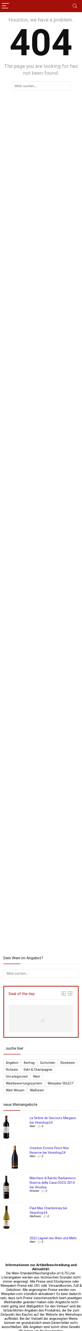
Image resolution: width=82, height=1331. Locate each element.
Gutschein (47, 1063)
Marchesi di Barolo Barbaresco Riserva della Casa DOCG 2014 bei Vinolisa (53, 1182)
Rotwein (12, 1069)
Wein (36, 1076)
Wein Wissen (15, 1090)
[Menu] (5, 6)
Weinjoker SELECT (61, 1083)
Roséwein (68, 1063)
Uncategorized (17, 1076)
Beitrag (29, 1063)
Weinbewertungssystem (24, 1083)
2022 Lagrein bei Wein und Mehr (53, 1238)
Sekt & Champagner (38, 1069)
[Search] (74, 6)
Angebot (12, 1063)
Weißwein (37, 1090)
